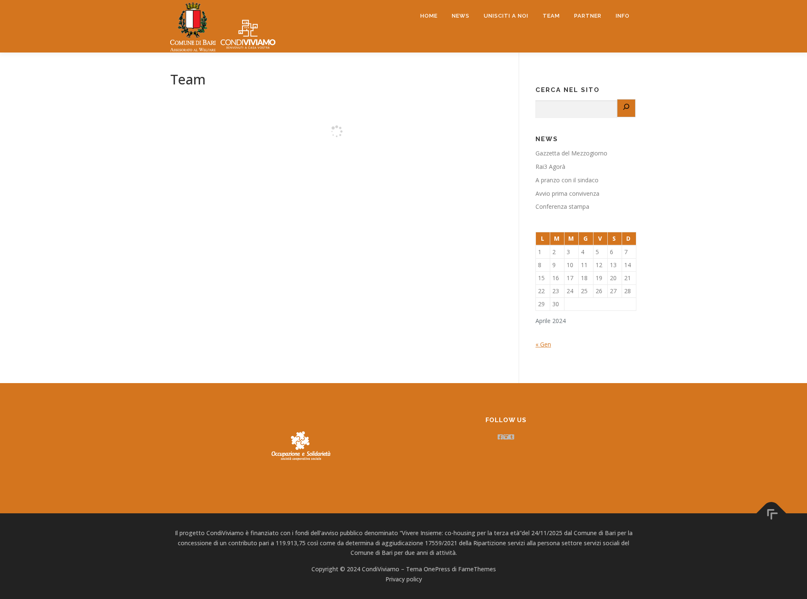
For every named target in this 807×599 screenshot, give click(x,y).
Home (429, 16)
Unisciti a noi (506, 16)
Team (551, 16)
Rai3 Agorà (550, 167)
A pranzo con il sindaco (567, 180)
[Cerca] (626, 108)
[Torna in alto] (771, 513)
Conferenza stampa (562, 206)
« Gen (543, 344)
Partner (587, 16)
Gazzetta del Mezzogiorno (571, 153)
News (460, 16)
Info (623, 16)
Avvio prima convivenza (567, 193)
